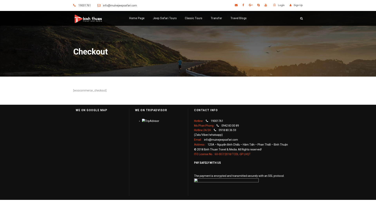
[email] (236, 5)
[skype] (258, 5)
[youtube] (266, 5)
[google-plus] (250, 5)
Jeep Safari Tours (165, 18)
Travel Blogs (238, 18)
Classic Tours (193, 18)
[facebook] (243, 5)
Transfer (216, 18)
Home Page (137, 18)
